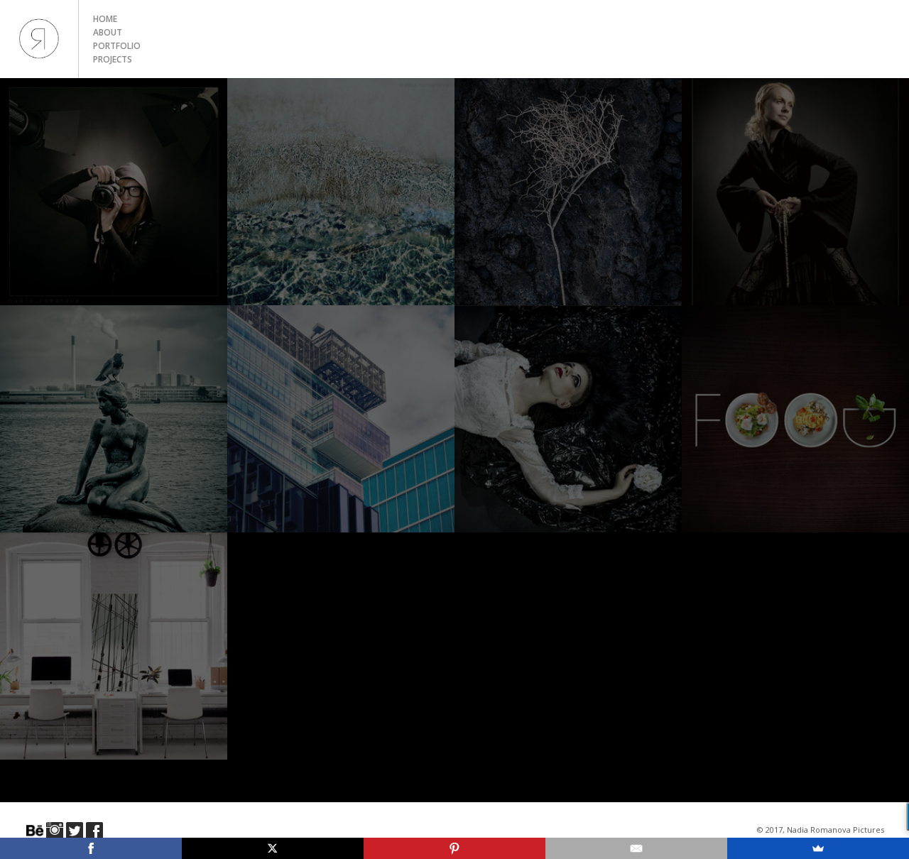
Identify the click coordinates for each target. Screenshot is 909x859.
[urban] (340, 418)
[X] (273, 848)
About (107, 32)
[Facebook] (91, 848)
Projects (112, 59)
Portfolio (117, 46)
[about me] (113, 191)
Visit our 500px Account (34, 830)
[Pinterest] (454, 848)
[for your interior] (113, 646)
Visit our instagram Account (54, 830)
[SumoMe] (818, 848)
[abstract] (340, 191)
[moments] (113, 418)
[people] (795, 191)
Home (105, 19)
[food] (795, 418)
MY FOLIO (39, 39)
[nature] (568, 191)
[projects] (568, 418)
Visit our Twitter (74, 830)
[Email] (636, 848)
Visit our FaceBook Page (94, 830)
